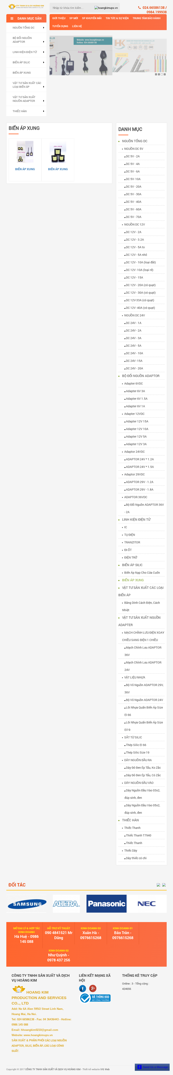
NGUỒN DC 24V (134, 315)
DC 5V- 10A (133, 179)
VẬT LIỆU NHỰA (134, 677)
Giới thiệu (58, 18)
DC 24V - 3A (133, 338)
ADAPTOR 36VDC (135, 497)
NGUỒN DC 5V (133, 149)
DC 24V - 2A (133, 330)
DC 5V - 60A (133, 209)
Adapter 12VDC (134, 414)
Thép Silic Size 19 (137, 752)
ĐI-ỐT (128, 550)
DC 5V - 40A (133, 202)
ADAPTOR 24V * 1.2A (140, 459)
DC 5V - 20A (133, 186)
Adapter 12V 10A (137, 429)
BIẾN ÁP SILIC (21, 62)
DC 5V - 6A (133, 171)
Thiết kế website (95, 1069)
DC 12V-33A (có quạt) (140, 300)
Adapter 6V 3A (135, 391)
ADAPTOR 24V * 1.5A (140, 467)
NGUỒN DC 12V (134, 224)
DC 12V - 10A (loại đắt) (141, 262)
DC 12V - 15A (134, 277)
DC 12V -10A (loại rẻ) (139, 270)
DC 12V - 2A (133, 232)
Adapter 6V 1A (135, 406)
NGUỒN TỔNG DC (23, 27)
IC (125, 527)
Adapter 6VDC (133, 383)
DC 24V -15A (134, 361)
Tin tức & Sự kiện (117, 18)
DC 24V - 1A (133, 323)
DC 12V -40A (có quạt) (140, 308)
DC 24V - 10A (134, 353)
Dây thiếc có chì (136, 858)
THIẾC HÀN (20, 111)
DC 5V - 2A (133, 156)
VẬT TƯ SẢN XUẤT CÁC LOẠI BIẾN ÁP (27, 85)
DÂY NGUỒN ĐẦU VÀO (139, 783)
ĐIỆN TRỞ (130, 557)
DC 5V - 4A (133, 164)
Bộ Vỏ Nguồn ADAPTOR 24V (144, 700)
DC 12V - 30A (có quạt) (141, 293)
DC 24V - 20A (134, 368)
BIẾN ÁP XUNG (22, 72)
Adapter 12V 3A (136, 444)
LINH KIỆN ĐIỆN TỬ (25, 52)
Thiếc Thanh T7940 (138, 835)
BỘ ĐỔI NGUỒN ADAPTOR (22, 40)
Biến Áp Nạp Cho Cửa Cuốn (142, 573)
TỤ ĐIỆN (129, 535)
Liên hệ (77, 26)
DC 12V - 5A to (135, 247)
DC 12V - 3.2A (135, 240)
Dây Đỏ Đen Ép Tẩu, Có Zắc (143, 775)
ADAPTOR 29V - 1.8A (139, 489)
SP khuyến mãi (92, 18)
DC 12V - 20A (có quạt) (141, 285)
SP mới (73, 18)
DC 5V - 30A (133, 194)
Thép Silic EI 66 (136, 745)
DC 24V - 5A (133, 346)
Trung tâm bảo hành (147, 18)
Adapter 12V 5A (136, 436)
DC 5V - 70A (133, 217)
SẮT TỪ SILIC (133, 737)
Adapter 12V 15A (137, 421)
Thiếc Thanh (132, 828)
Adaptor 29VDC (134, 474)
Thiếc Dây (130, 850)
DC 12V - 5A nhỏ (136, 255)
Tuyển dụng (60, 26)
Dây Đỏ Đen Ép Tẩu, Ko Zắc (143, 768)
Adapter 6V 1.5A (136, 399)
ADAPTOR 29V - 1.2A (139, 482)
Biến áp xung (25, 169)
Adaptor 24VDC (134, 452)
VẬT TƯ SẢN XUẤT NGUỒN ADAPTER (24, 99)
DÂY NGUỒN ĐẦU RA (138, 760)
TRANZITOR (132, 542)
